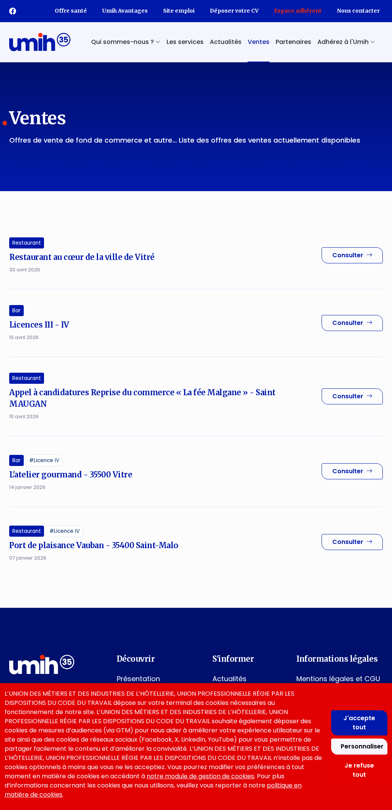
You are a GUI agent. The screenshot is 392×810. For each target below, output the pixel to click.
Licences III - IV (39, 325)
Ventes (259, 41)
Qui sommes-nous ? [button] (123, 41)
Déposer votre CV (234, 10)
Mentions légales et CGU (338, 678)
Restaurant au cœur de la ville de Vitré (82, 257)
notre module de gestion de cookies (200, 776)
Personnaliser (362, 746)
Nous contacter (358, 10)
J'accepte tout (359, 723)
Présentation (138, 678)
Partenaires (293, 41)
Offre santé (71, 10)
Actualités (226, 41)
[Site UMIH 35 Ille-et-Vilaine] (39, 42)
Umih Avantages (125, 10)
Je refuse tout (359, 770)
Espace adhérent (298, 10)
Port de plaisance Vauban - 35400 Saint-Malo (93, 545)
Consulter (347, 255)
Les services (185, 41)
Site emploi (178, 10)
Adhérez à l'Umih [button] (343, 41)
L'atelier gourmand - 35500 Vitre (70, 474)
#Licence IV (44, 460)
